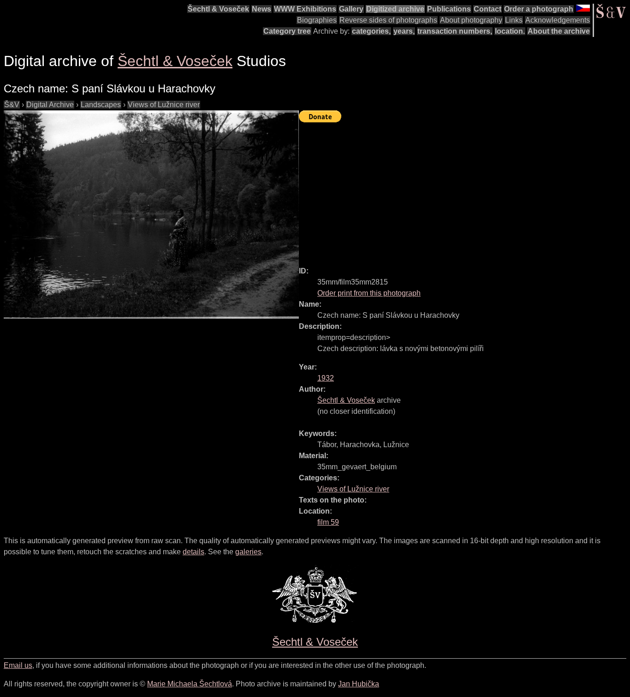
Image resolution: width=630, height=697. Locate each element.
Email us (18, 665)
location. (510, 31)
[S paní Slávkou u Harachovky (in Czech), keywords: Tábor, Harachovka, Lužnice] (151, 214)
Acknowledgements (557, 20)
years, (404, 31)
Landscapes (101, 105)
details (193, 552)
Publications (449, 9)
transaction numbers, (454, 31)
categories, (371, 31)
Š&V (11, 105)
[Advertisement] (464, 190)
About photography (471, 20)
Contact (487, 9)
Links (514, 20)
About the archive (559, 31)
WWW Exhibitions (305, 9)
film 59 (328, 522)
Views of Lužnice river (164, 105)
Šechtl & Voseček (218, 9)
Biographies (317, 20)
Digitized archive (395, 9)
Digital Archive (50, 105)
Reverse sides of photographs (388, 20)
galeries (248, 552)
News (261, 9)
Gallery (351, 9)
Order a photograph (538, 9)
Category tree (287, 31)
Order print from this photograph (369, 293)
